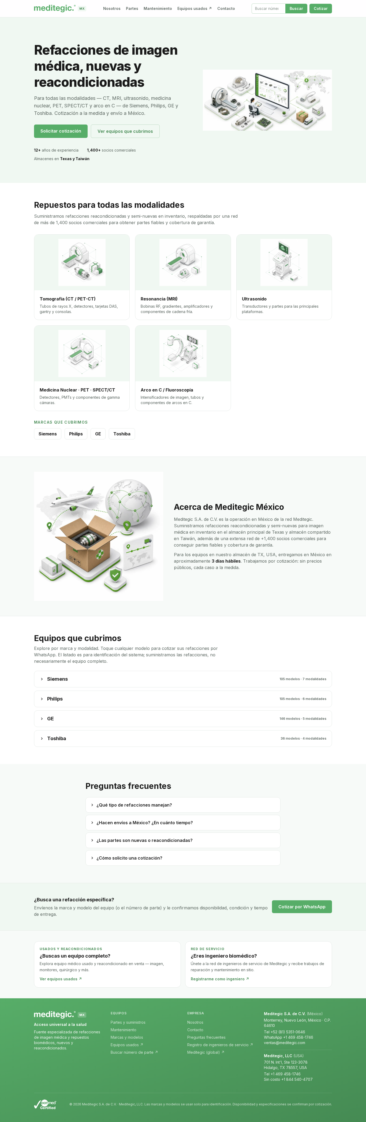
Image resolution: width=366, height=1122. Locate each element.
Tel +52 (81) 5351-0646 (284, 1032)
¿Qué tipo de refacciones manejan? (134, 805)
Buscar (296, 8)
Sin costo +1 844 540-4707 (288, 1079)
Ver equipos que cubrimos (125, 131)
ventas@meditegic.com (284, 1042)
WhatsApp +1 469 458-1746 (288, 1037)
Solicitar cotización (60, 131)
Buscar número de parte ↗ (134, 1052)
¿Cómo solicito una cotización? (129, 858)
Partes (132, 8)
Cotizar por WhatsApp (302, 906)
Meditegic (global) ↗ (206, 1052)
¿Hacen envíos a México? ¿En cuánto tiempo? (144, 822)
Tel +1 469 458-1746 (282, 1074)
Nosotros (112, 8)
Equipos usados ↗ (194, 8)
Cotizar (321, 8)
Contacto (226, 8)
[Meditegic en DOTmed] (45, 1104)
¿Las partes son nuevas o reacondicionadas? (144, 840)
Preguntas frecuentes (206, 1037)
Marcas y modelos (127, 1037)
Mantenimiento (158, 8)
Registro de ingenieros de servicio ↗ (220, 1044)
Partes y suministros (128, 1022)
